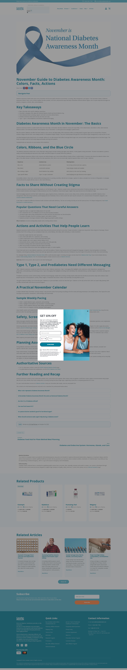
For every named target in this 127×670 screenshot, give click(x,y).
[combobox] (43, 339)
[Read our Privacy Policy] (60, 352)
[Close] (87, 311)
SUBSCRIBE (50, 344)
